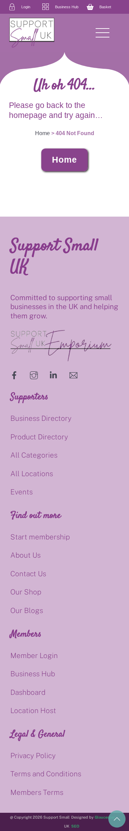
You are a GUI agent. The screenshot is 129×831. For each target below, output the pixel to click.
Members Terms (36, 792)
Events (21, 492)
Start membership (40, 537)
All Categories (33, 455)
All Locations (31, 473)
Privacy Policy (33, 755)
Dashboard (27, 692)
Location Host (33, 710)
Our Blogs (26, 610)
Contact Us (28, 573)
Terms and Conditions (45, 773)
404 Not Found (75, 133)
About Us (25, 555)
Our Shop (25, 592)
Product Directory (39, 437)
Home (64, 159)
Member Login (34, 655)
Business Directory (41, 418)
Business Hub (32, 673)
